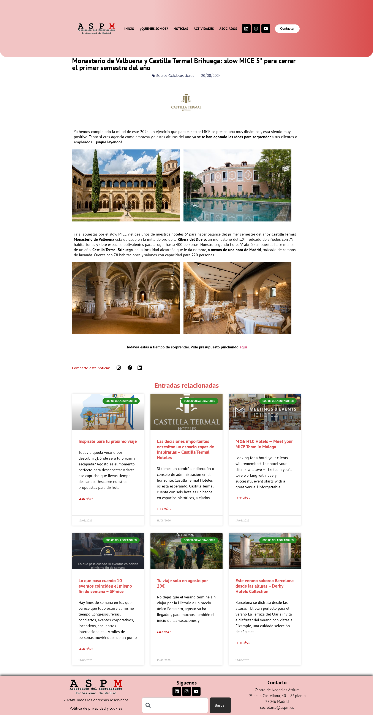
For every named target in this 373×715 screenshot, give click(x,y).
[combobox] (175, 705)
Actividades (204, 28)
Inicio (129, 28)
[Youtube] (265, 28)
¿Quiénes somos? (154, 28)
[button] (130, 367)
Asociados (228, 28)
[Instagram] (256, 28)
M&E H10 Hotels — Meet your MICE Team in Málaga (264, 444)
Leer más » (86, 498)
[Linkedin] (246, 28)
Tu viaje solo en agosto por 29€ (182, 583)
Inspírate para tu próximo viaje (108, 441)
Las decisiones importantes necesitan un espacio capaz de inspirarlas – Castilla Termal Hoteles (185, 449)
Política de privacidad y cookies (96, 708)
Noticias (181, 28)
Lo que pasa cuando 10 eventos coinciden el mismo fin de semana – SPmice (105, 586)
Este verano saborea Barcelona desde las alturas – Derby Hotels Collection (264, 586)
